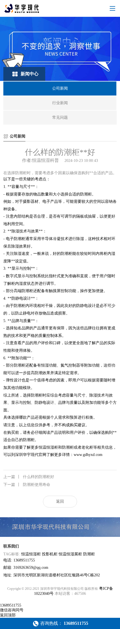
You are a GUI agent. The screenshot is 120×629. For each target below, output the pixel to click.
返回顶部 (8, 615)
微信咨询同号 (11, 610)
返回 (60, 501)
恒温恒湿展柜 (70, 554)
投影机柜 (49, 554)
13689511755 (10, 605)
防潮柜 (89, 554)
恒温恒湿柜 (31, 554)
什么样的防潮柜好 (28, 477)
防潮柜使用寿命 (26, 485)
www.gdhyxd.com (88, 455)
